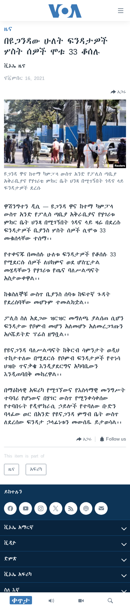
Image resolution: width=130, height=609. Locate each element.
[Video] (81, 600)
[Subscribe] (101, 508)
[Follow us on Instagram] (40, 508)
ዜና (8, 29)
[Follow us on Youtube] (25, 508)
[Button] (118, 92)
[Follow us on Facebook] (10, 508)
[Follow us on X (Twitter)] (55, 508)
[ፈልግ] (110, 600)
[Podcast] (86, 508)
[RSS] (71, 508)
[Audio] (51, 600)
